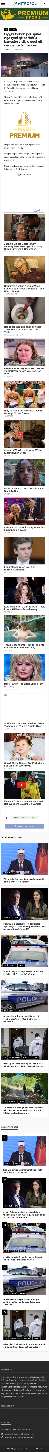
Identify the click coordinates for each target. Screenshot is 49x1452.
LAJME (12, 30)
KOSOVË (7, 873)
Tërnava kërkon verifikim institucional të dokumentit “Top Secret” (23, 880)
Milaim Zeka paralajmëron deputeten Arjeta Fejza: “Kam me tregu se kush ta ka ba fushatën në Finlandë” (24, 926)
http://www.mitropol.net (23, 1437)
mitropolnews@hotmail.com (22, 1434)
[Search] (45, 3)
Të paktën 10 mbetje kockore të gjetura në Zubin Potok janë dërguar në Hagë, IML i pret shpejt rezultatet (23, 1110)
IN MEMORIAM (14, 1057)
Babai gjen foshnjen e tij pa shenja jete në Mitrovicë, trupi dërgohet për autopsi (23, 1065)
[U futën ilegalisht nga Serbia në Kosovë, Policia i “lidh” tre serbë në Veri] (24, 951)
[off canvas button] (3, 3)
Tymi (33, 817)
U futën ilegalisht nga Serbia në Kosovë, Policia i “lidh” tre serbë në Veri (23, 972)
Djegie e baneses (20, 817)
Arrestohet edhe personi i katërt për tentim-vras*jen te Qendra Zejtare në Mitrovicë (22, 1019)
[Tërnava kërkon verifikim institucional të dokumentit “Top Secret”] (24, 859)
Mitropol (9, 50)
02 (6, 30)
